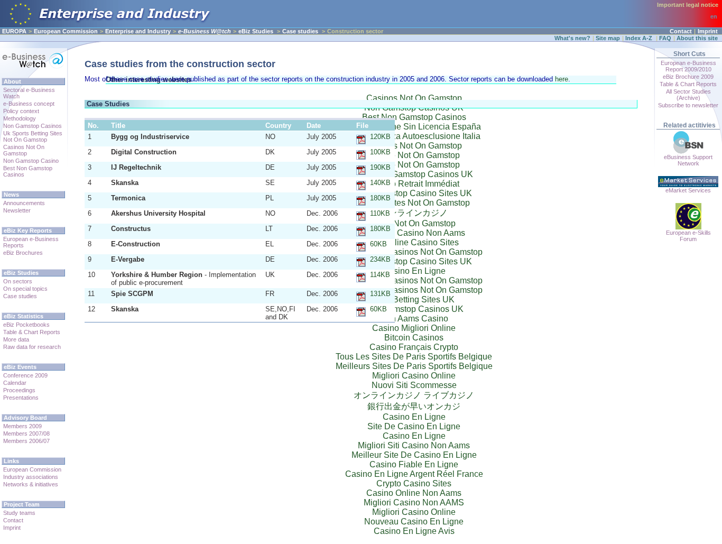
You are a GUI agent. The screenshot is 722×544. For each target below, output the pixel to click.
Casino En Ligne (414, 416)
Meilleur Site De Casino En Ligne (414, 454)
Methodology (19, 118)
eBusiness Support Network (688, 160)
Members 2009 (22, 426)
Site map (608, 38)
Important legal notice (687, 5)
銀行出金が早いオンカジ (413, 406)
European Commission (66, 31)
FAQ (665, 38)
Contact (681, 31)
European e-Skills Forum (688, 235)
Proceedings (19, 390)
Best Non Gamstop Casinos (27, 171)
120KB (380, 137)
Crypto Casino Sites (413, 483)
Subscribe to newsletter (688, 105)
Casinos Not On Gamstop (23, 150)
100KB (380, 152)
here (561, 79)
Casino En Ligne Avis (414, 531)
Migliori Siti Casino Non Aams (414, 445)
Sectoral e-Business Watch (29, 93)
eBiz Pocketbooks (26, 324)
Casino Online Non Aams (413, 492)
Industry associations (30, 477)
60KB (378, 244)
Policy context (21, 111)
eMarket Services (688, 190)
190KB (380, 167)
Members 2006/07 (26, 441)
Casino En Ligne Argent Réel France (414, 473)
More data (16, 339)
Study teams (19, 513)
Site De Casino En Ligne (413, 426)
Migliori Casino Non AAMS (414, 502)
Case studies (300, 31)
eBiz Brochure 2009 (688, 76)
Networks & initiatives (30, 484)
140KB (380, 183)
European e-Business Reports (31, 242)
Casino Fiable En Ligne (413, 464)
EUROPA (14, 31)
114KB (380, 275)
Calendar (14, 383)
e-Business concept (28, 103)
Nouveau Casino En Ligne (414, 521)
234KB (380, 259)
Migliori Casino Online (414, 512)
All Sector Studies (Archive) (688, 94)
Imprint (708, 31)
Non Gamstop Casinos (32, 126)
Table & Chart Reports (31, 332)
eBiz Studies (255, 31)
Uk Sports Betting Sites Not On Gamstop (32, 136)
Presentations (21, 397)
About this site (697, 38)
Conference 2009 (25, 375)
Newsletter (17, 210)
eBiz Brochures (23, 253)
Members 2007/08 (26, 433)
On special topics (25, 288)
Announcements (24, 203)
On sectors (17, 281)
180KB (380, 198)
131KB (380, 294)
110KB (380, 213)
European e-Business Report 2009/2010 (688, 66)
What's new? (572, 38)
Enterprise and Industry (138, 31)
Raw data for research (32, 347)
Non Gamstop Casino (31, 161)
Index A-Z (639, 38)
